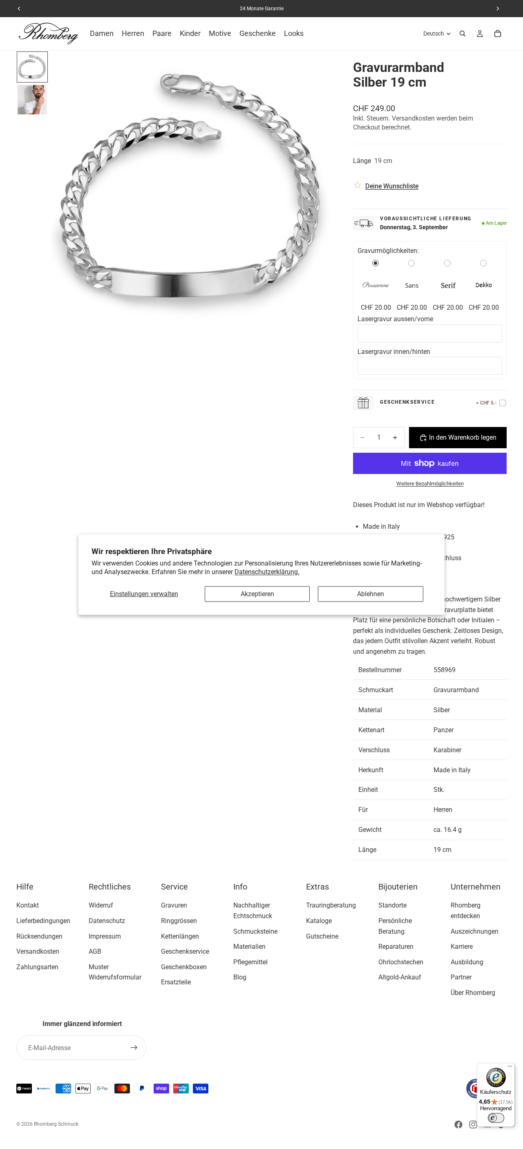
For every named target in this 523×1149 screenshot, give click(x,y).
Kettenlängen (180, 936)
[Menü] (510, 1068)
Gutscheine (322, 936)
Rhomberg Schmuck (56, 1124)
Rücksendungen (39, 936)
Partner (461, 977)
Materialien (249, 946)
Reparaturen (395, 946)
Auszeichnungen (474, 931)
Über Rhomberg (473, 993)
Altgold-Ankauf (399, 977)
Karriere (462, 946)
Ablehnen (370, 594)
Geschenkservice (185, 951)
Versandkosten (37, 951)
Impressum (105, 936)
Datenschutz (107, 921)
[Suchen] (463, 33)
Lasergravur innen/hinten (395, 351)
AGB (95, 951)
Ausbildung (467, 962)
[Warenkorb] (498, 33)
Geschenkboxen (184, 967)
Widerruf (101, 906)
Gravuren (174, 906)
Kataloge (319, 921)
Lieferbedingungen (43, 921)
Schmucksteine (255, 931)
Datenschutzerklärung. (267, 571)
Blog (239, 977)
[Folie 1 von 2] (32, 67)
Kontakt (27, 906)
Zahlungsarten (37, 967)
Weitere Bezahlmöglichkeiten (430, 484)
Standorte (392, 906)
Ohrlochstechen (400, 962)
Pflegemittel (250, 962)
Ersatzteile (176, 982)
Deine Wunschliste (391, 186)
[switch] (496, 1118)
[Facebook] (458, 1124)
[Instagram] (473, 1124)
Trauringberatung (331, 906)
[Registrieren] (134, 1047)
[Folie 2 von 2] (32, 99)
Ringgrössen (179, 921)
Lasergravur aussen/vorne (395, 319)
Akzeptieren (257, 594)
